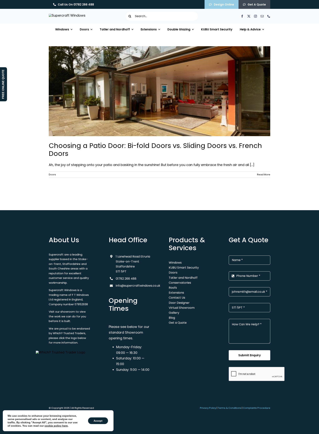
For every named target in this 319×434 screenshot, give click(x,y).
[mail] (262, 16)
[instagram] (255, 16)
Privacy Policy (208, 408)
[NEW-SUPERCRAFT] (67, 15)
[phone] (268, 16)
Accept (98, 420)
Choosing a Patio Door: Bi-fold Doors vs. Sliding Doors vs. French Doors (155, 149)
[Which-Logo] (60, 352)
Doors (52, 174)
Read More (263, 174)
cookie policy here (56, 425)
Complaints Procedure (256, 408)
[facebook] (242, 16)
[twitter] (248, 16)
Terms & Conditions (229, 408)
